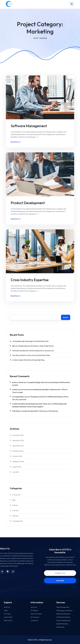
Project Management (63, 620)
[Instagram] (13, 571)
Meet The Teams (36, 614)
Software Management (29, 126)
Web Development (62, 607)
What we (7, 607)
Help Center (8, 620)
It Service (15, 510)
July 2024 (15, 472)
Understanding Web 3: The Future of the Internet (40, 411)
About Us (34, 607)
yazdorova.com (18, 389)
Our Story (7, 614)
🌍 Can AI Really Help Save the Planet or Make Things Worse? (33, 346)
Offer (6, 610)
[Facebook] (2, 571)
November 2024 (18, 451)
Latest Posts (8, 617)
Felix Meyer (16, 411)
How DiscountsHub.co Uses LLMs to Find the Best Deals (31, 355)
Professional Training (63, 617)
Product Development (28, 203)
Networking (60, 627)
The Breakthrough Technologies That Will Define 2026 (30, 341)
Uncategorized (17, 521)
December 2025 (18, 435)
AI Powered (16, 495)
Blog (13, 500)
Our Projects (35, 617)
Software (15, 516)
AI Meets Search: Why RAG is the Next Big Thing (28, 360)
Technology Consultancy (64, 610)
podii (14, 382)
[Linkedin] (7, 571)
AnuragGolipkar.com (20, 397)
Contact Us (34, 620)
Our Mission (34, 610)
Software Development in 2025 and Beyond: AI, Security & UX (33, 351)
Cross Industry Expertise (30, 280)
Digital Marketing (62, 624)
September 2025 (18, 440)
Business (15, 505)
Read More (15, 142)
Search (65, 317)
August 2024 (16, 467)
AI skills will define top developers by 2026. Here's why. (31, 404)
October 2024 (17, 456)
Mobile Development (63, 614)
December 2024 (18, 446)
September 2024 (18, 461)
